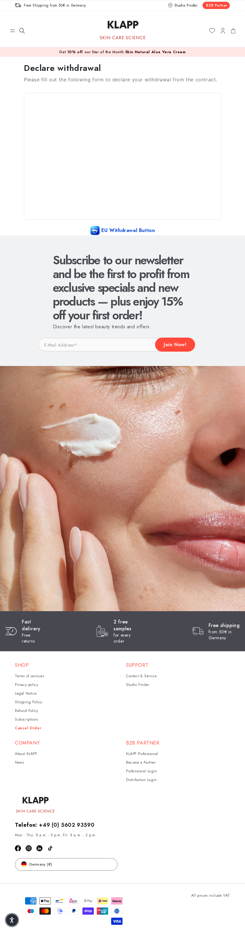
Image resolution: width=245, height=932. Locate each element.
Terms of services (29, 676)
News (19, 762)
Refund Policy (26, 710)
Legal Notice (25, 693)
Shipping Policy (28, 702)
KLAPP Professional (142, 753)
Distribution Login (141, 779)
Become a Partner (141, 762)
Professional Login (141, 771)
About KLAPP (26, 753)
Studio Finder (137, 684)
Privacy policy (26, 684)
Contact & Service (141, 676)
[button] (13, 31)
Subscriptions (26, 719)
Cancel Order (28, 728)
